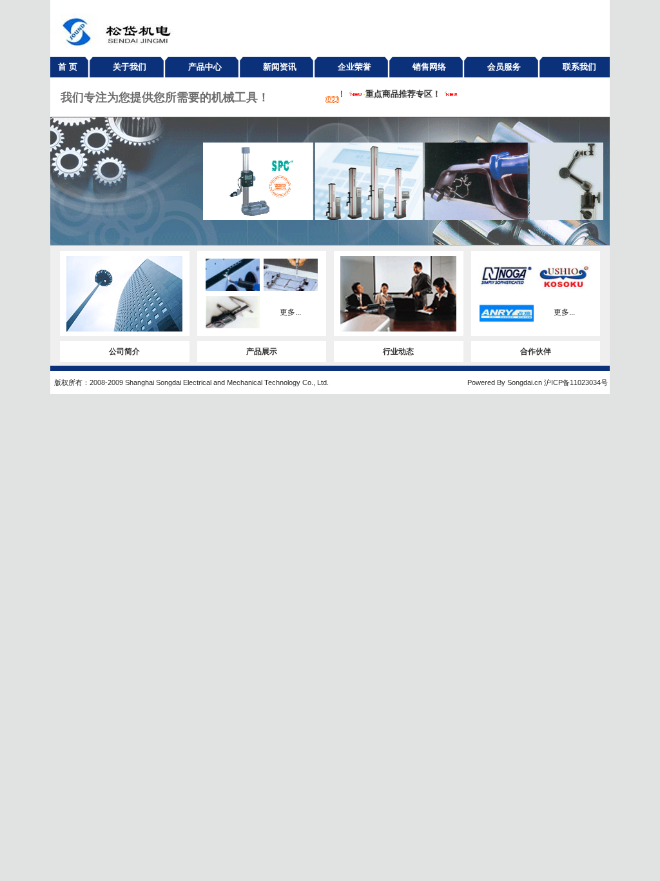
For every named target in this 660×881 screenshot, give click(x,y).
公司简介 (124, 351)
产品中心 (205, 67)
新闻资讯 (279, 67)
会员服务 (504, 67)
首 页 (67, 67)
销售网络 (429, 67)
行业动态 (398, 351)
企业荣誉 (354, 67)
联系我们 (579, 67)
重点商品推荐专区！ (398, 94)
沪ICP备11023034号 (576, 382)
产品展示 (261, 351)
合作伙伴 (535, 351)
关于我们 (129, 67)
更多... (290, 312)
